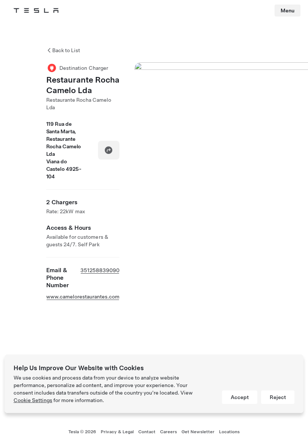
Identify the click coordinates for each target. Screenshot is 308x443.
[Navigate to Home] (36, 10)
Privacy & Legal (117, 431)
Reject (278, 397)
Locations (229, 431)
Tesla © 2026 (82, 431)
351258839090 (99, 270)
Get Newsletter (197, 431)
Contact (147, 431)
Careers (168, 431)
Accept (240, 397)
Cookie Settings (33, 400)
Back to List (66, 50)
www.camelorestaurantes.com (82, 297)
